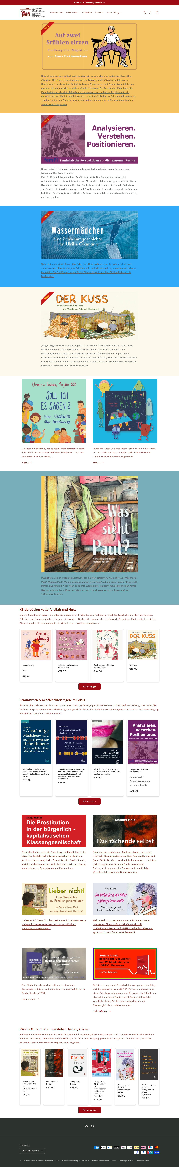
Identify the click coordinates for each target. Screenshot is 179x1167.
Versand (115, 1161)
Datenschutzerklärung (70, 1161)
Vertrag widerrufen (127, 1161)
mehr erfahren (29, 999)
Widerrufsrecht (143, 1161)
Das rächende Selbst (52, 1082)
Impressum (85, 1161)
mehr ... (25, 462)
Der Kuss (133, 665)
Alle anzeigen (89, 687)
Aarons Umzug (29, 665)
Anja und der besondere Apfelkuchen (68, 666)
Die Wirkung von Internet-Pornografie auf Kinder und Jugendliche (148, 1089)
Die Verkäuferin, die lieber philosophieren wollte (124, 1088)
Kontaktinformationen (100, 1161)
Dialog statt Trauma (75, 1082)
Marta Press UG (31, 1161)
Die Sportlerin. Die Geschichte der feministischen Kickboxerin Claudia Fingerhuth (100, 1088)
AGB (57, 1161)
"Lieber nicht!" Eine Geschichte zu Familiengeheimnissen (30, 1086)
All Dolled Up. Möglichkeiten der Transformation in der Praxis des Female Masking (107, 771)
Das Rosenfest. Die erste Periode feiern (104, 666)
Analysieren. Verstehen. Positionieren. (139, 770)
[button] (72, 12)
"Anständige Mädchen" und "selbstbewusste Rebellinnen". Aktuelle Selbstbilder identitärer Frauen (36, 772)
